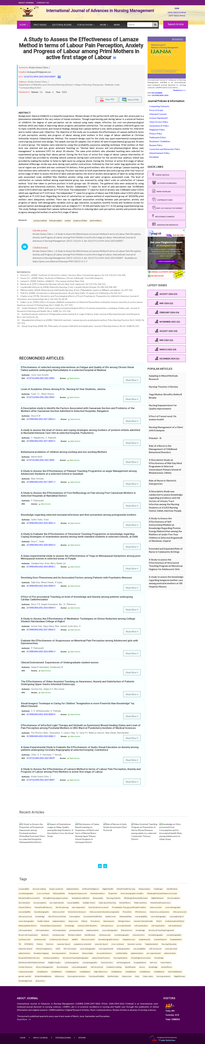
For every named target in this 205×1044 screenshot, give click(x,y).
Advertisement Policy (159, 153)
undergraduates (123, 949)
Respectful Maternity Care (29, 958)
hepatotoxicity (144, 939)
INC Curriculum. (70, 949)
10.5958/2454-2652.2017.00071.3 (40, 482)
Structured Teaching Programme (161, 930)
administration (170, 953)
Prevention (127, 912)
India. (137, 976)
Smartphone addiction (80, 898)
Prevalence (95, 921)
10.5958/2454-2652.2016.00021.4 (40, 523)
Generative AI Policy (159, 125)
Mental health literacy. (43, 907)
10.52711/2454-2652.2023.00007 (40, 76)
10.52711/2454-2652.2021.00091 (40, 460)
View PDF (109, 99)
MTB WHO (28, 944)
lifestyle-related (74, 935)
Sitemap (82, 1038)
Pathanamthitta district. (28, 926)
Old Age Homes (124, 921)
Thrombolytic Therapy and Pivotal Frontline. (129, 907)
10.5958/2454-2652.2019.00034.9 (40, 608)
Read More (131, 380)
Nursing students (114, 898)
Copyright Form (164, 200)
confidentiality (121, 953)
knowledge (153, 967)
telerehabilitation (175, 972)
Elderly (84, 921)
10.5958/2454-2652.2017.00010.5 (40, 441)
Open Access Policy (158, 122)
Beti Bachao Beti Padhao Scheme (32, 962)
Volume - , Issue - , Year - (49, 92)
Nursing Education (169, 944)
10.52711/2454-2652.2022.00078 (40, 758)
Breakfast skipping (41, 953)
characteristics (139, 935)
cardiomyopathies (72, 962)
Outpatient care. (129, 939)
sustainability (24, 889)
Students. (45, 935)
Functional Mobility (96, 976)
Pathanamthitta (59, 893)
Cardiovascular (58, 935)
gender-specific (25, 976)
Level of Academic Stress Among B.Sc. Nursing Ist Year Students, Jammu (63, 389)
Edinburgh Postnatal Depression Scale (162, 893)
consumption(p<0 (177, 916)
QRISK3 (75, 939)
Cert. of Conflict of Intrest (169, 208)
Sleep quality (98, 898)
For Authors (85, 24)
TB (20, 944)
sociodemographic (26, 893)
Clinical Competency (44, 949)
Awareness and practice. (159, 912)
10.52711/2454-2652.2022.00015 (40, 397)
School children (25, 907)
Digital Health (107, 889)
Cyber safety (148, 976)
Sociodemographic (41, 912)
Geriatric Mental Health (143, 921)
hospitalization (176, 939)
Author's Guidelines (166, 183)
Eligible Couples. (54, 962)
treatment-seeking (114, 967)
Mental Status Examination (50, 926)
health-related (43, 921)
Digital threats (179, 976)
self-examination (141, 926)
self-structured (155, 949)
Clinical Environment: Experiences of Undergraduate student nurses (59, 662)
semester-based (63, 944)
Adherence (59, 976)
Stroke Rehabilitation (43, 976)
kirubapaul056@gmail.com (39, 72)
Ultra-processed (179, 912)
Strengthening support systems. (55, 898)
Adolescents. (111, 916)
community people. (26, 972)
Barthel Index (113, 976)
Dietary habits (87, 953)
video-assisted (156, 907)
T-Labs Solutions (166, 1040)
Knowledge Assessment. (141, 958)
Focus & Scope (156, 110)
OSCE (58, 949)
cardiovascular (105, 935)
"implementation (151, 944)
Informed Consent (158, 114)
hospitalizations (140, 962)
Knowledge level (25, 981)
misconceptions (173, 898)
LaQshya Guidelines (51, 958)
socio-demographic (173, 907)
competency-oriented (82, 944)
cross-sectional (43, 893)
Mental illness (125, 903)
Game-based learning (107, 903)
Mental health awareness (160, 903)
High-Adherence (100, 972)
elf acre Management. (44, 967)
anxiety (68, 221)
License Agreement (158, 118)
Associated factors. (104, 953)
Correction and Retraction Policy (164, 149)
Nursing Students (121, 958)
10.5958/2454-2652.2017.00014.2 (40, 419)
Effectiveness (140, 912)
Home (23, 24)
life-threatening (62, 907)
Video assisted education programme (104, 912)
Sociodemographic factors (108, 939)
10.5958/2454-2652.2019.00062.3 (40, 736)
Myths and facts (140, 903)
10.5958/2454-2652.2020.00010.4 (40, 545)
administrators (24, 953)
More (103, 24)
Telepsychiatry (144, 889)
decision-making (39, 889)
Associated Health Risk (93, 916)
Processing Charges (164, 216)
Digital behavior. (157, 898)
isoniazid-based (160, 939)
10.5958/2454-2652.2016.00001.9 (40, 651)
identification (172, 889)
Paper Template (163, 191)
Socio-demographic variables (132, 893)
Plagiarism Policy (157, 129)
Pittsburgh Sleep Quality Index (136, 898)
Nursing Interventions (76, 976)
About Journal (26, 2)
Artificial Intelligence (90, 889)
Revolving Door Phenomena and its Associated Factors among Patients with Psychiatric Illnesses (76, 577)
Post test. (49, 944)
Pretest (40, 944)
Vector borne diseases (77, 912)
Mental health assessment (29, 898)
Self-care (153, 962)
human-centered (56, 889)
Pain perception (55, 221)
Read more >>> (179, 90)
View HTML (133, 99)
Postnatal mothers (97, 893)
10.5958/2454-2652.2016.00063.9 (40, 586)
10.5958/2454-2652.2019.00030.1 (40, 567)
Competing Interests (159, 106)
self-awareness (107, 926)
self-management (123, 962)
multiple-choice (89, 903)
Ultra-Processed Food (57, 916)
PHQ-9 (159, 921)
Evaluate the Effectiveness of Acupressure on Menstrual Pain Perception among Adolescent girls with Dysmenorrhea (79, 642)
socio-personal (171, 949)
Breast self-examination (28, 935)
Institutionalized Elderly (174, 921)
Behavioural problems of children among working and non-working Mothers (64, 451)
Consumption (74, 916)
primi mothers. (96, 221)
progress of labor (80, 221)
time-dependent (78, 907)
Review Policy (155, 145)
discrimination (24, 903)
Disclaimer (154, 157)
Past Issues (40, 24)
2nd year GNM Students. (87, 926)
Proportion (113, 893)
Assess (142, 967)
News (117, 24)
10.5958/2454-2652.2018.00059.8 (40, 714)
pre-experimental (57, 903)
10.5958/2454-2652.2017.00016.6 (40, 630)
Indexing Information (167, 225)
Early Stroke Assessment (98, 907)
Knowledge (40, 916)
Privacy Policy (155, 133)
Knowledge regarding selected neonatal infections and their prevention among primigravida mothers (78, 514)
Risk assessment (88, 939)
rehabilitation (42, 972)
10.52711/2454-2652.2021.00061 (40, 378)
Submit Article (176, 24)
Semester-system (134, 944)
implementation (72, 889)
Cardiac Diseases (25, 967)
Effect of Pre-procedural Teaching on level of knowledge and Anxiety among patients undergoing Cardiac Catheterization (77, 598)
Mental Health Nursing (126, 889)
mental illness (166, 967)
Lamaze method (40, 221)
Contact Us (43, 2)
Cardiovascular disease (59, 939)
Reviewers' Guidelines (159, 141)
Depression (73, 921)
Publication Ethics (157, 137)
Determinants (108, 921)
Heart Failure (166, 962)
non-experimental (106, 949)
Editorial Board (62, 24)
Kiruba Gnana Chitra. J (39, 67)
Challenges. (158, 889)
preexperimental (76, 930)
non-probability (73, 903)
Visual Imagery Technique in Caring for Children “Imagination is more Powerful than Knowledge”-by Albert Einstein (77, 705)
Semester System (25, 949)
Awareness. (40, 981)
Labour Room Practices (101, 958)
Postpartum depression (77, 893)
